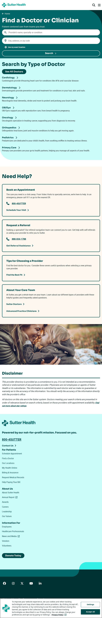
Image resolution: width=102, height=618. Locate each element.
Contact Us (7, 445)
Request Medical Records (13, 477)
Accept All (90, 612)
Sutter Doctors (14, 304)
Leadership (7, 511)
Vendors (5, 541)
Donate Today (13, 555)
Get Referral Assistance (18, 245)
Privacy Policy (59, 615)
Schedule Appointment (12, 453)
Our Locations (8, 463)
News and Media (11, 536)
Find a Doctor (8, 458)
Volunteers (6, 545)
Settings (90, 604)
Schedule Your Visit (16, 210)
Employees (7, 526)
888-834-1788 (19, 238)
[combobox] (51, 32)
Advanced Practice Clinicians (21, 311)
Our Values (7, 516)
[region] (51, 608)
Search (49, 53)
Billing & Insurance (10, 472)
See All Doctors (14, 71)
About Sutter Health (10, 492)
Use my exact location (16, 47)
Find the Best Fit (14, 275)
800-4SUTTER (19, 203)
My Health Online (9, 467)
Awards (5, 502)
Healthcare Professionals (13, 531)
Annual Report (10, 497)
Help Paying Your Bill (11, 482)
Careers (5, 506)
